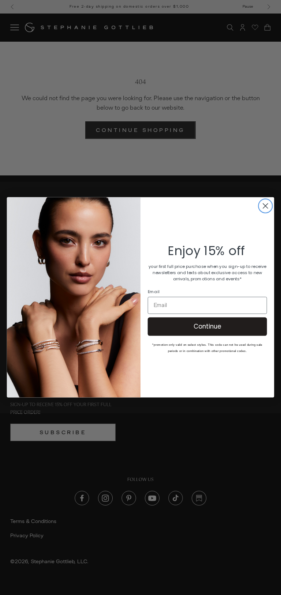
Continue (207, 326)
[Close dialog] (265, 206)
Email (154, 292)
